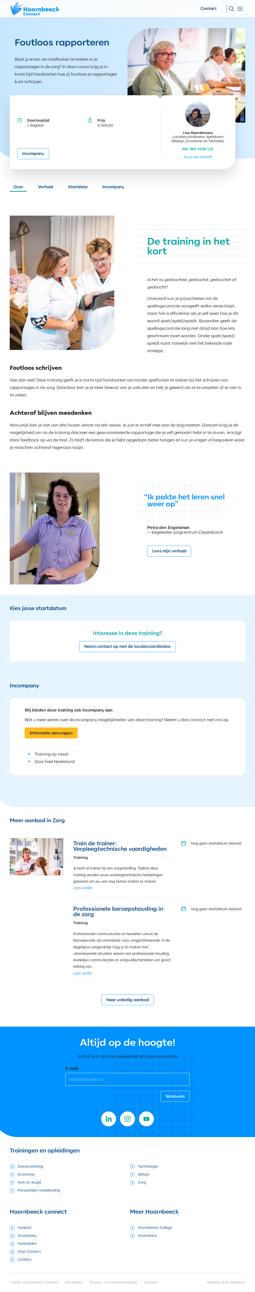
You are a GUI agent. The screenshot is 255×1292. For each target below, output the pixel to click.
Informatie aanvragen (51, 732)
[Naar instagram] (127, 1118)
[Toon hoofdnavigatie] (240, 9)
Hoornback (147, 1235)
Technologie (148, 1166)
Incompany (33, 153)
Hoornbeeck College (155, 1227)
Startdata (77, 186)
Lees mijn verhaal (169, 550)
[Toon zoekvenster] (231, 9)
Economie (26, 1174)
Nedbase (237, 1282)
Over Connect (29, 1251)
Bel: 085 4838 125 (197, 149)
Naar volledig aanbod (127, 999)
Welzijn (143, 1174)
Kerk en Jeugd (29, 1182)
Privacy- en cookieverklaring (113, 1282)
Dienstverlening (30, 1166)
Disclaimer (73, 1282)
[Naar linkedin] (108, 1118)
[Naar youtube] (146, 1118)
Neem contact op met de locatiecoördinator (127, 646)
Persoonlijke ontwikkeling (39, 1190)
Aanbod (24, 1227)
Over (18, 186)
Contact (208, 8)
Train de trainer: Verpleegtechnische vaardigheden (120, 846)
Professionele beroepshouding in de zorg (118, 911)
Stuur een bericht (198, 157)
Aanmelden (27, 1243)
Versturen (175, 1096)
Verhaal (45, 186)
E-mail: (72, 1068)
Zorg (142, 1182)
